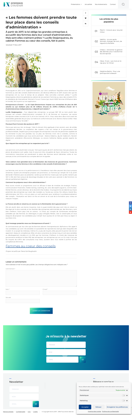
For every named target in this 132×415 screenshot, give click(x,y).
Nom (8, 289)
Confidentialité (20, 411)
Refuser (98, 407)
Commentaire (10, 269)
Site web (8, 297)
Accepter (85, 407)
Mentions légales (8, 411)
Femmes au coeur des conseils (31, 246)
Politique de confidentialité (110, 411)
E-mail (45, 289)
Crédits (35, 411)
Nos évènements (101, 4)
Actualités (88, 4)
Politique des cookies (94, 411)
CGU (29, 411)
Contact (113, 4)
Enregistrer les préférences (117, 407)
